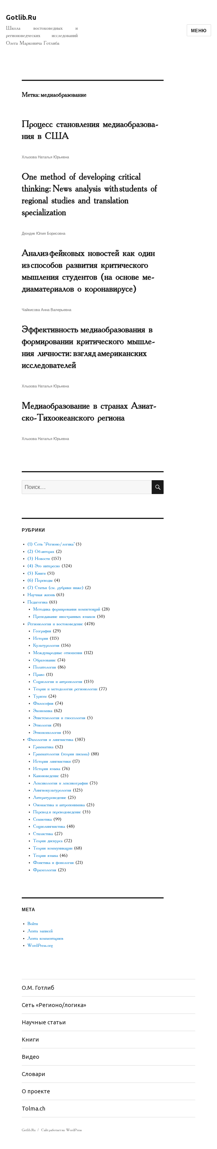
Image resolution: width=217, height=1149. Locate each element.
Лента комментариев (45, 938)
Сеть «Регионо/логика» (54, 1005)
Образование (44, 660)
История (40, 638)
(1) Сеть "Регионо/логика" (50, 544)
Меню (199, 30)
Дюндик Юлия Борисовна (43, 233)
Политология (44, 667)
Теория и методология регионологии (65, 689)
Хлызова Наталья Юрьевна (45, 156)
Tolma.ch (33, 1108)
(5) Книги (36, 573)
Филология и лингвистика (50, 739)
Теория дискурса (47, 840)
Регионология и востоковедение (55, 624)
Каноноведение (46, 775)
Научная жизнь (41, 594)
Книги (30, 1039)
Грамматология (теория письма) (61, 754)
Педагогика (37, 602)
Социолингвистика (49, 826)
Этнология (42, 725)
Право (38, 674)
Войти (32, 923)
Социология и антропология (57, 681)
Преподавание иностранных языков (64, 616)
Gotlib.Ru (21, 17)
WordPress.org (40, 945)
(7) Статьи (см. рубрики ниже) (55, 587)
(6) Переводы (40, 580)
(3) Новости (38, 558)
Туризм (40, 696)
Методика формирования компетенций (66, 609)
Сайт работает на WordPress (61, 1130)
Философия (43, 703)
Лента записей (40, 931)
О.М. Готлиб (38, 987)
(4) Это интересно (43, 566)
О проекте (36, 1091)
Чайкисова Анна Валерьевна (46, 309)
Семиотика (42, 819)
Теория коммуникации (52, 848)
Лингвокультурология (52, 790)
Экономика (42, 710)
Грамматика (43, 747)
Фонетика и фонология (53, 862)
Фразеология (44, 870)
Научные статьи (44, 1022)
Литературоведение (49, 797)
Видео (30, 1056)
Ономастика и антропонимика (59, 805)
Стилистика (43, 833)
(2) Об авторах (40, 551)
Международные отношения (57, 652)
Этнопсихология (47, 732)
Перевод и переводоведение (57, 812)
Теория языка (45, 855)
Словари (33, 1074)
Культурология (46, 645)
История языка (46, 768)
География (42, 631)
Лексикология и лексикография (60, 783)
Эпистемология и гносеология (59, 717)
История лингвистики (52, 761)
